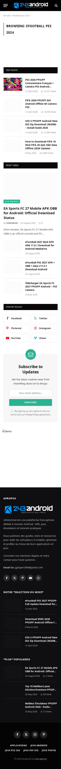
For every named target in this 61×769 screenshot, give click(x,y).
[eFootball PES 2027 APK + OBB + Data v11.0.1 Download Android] (13, 267)
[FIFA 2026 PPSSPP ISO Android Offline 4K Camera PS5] (13, 104)
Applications (18, 745)
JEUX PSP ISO (30, 750)
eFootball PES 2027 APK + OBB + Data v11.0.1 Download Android (40, 266)
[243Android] (32, 5)
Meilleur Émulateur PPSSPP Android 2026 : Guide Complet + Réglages (41, 707)
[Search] (56, 5)
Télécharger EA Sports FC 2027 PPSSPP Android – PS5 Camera (41, 286)
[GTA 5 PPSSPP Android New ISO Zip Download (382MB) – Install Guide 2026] (13, 125)
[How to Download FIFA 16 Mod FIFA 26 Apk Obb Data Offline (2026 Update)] (13, 146)
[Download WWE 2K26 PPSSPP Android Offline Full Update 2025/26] (12, 623)
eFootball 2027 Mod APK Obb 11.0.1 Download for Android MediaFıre (39, 245)
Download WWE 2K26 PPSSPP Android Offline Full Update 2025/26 (41, 622)
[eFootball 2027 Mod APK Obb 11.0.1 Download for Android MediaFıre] (13, 246)
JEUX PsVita (49, 750)
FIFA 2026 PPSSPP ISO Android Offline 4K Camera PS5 (41, 104)
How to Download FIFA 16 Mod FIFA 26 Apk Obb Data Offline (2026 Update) (41, 145)
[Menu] (5, 5)
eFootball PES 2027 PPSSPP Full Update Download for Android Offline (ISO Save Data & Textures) (41, 605)
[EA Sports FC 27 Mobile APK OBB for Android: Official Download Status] (31, 188)
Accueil (6, 15)
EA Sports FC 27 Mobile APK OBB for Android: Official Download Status (30, 213)
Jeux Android (12, 201)
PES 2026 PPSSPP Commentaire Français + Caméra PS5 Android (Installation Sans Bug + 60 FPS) (40, 86)
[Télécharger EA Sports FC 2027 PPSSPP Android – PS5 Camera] (13, 287)
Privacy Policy (32, 414)
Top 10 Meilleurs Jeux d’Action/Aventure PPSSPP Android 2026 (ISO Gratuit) (40, 690)
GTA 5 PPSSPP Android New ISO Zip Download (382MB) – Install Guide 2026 (41, 124)
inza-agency (41, 758)
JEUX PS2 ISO (12, 750)
